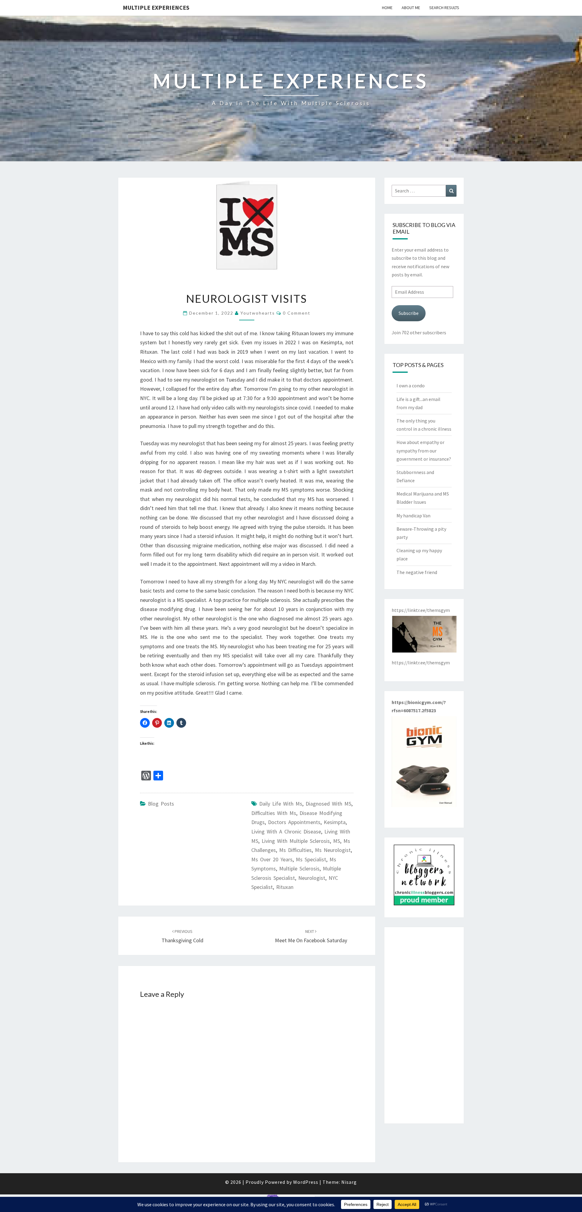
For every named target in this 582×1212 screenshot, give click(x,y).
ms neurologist (333, 849)
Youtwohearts (257, 313)
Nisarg (349, 1182)
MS (336, 840)
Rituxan (284, 886)
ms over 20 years (272, 859)
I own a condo (410, 385)
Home (387, 7)
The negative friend (416, 572)
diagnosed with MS (328, 803)
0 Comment (296, 313)
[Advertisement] (424, 1025)
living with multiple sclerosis (296, 840)
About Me (411, 7)
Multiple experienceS (156, 7)
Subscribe (409, 313)
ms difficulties (295, 849)
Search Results (444, 7)
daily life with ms (280, 803)
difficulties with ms (273, 813)
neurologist (311, 877)
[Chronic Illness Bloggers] (424, 877)
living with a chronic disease (286, 831)
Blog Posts (161, 803)
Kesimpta (335, 822)
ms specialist (311, 859)
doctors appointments (294, 822)
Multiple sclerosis (299, 868)
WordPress (305, 1182)
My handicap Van (413, 516)
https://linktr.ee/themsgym (421, 662)
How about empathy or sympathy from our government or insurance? (423, 450)
